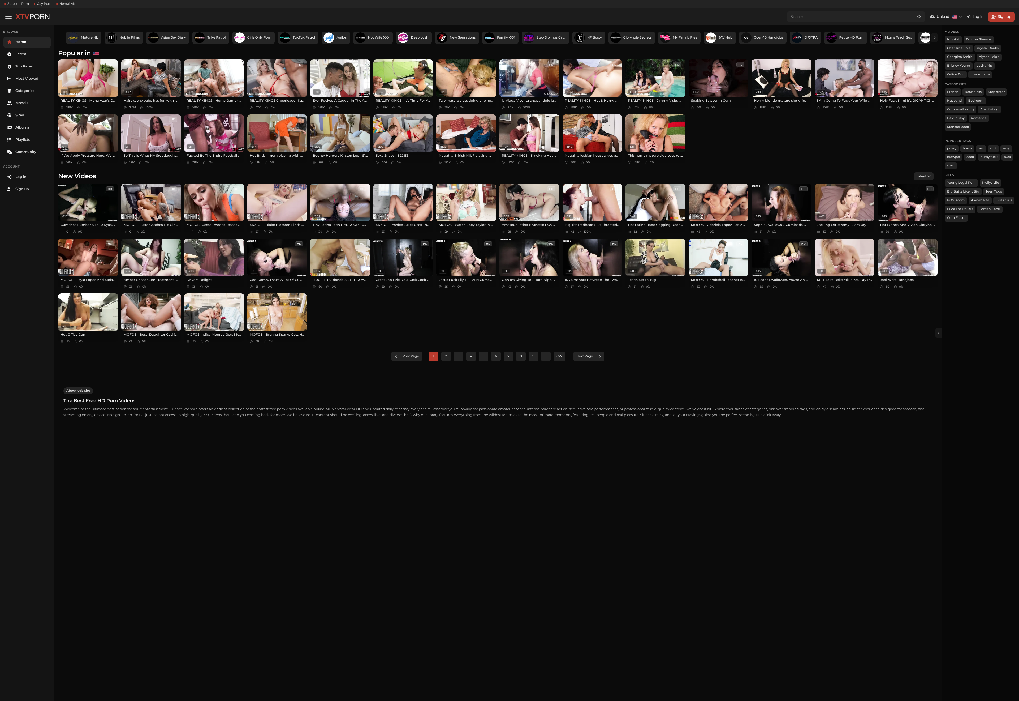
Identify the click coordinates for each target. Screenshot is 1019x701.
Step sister (996, 92)
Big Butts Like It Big (963, 192)
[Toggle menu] (8, 16)
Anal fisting (989, 110)
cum (951, 166)
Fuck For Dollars (960, 209)
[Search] (919, 16)
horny (967, 149)
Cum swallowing (960, 110)
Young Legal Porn (961, 183)
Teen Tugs (994, 192)
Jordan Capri (989, 209)
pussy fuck (989, 157)
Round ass (973, 92)
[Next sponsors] (934, 37)
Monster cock (958, 127)
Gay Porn (44, 4)
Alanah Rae (980, 200)
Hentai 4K (67, 4)
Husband (954, 101)
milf (993, 149)
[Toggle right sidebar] (938, 333)
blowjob (953, 157)
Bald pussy (956, 118)
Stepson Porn (18, 4)
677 (559, 356)
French (952, 92)
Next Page (584, 356)
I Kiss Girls (1004, 200)
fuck (1007, 157)
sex (981, 149)
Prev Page (411, 356)
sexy (1006, 149)
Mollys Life (990, 183)
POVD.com (956, 200)
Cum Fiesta (956, 218)
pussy (951, 149)
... (546, 356)
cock (970, 157)
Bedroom (975, 101)
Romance (978, 118)
